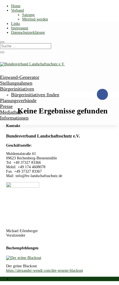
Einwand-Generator (19, 77)
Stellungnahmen (16, 83)
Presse (6, 106)
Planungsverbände (18, 100)
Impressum (19, 28)
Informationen (14, 118)
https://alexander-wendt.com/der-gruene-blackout (44, 270)
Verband (17, 10)
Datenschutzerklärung (28, 32)
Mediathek (10, 112)
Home (15, 6)
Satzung (28, 15)
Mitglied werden (35, 19)
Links (15, 24)
